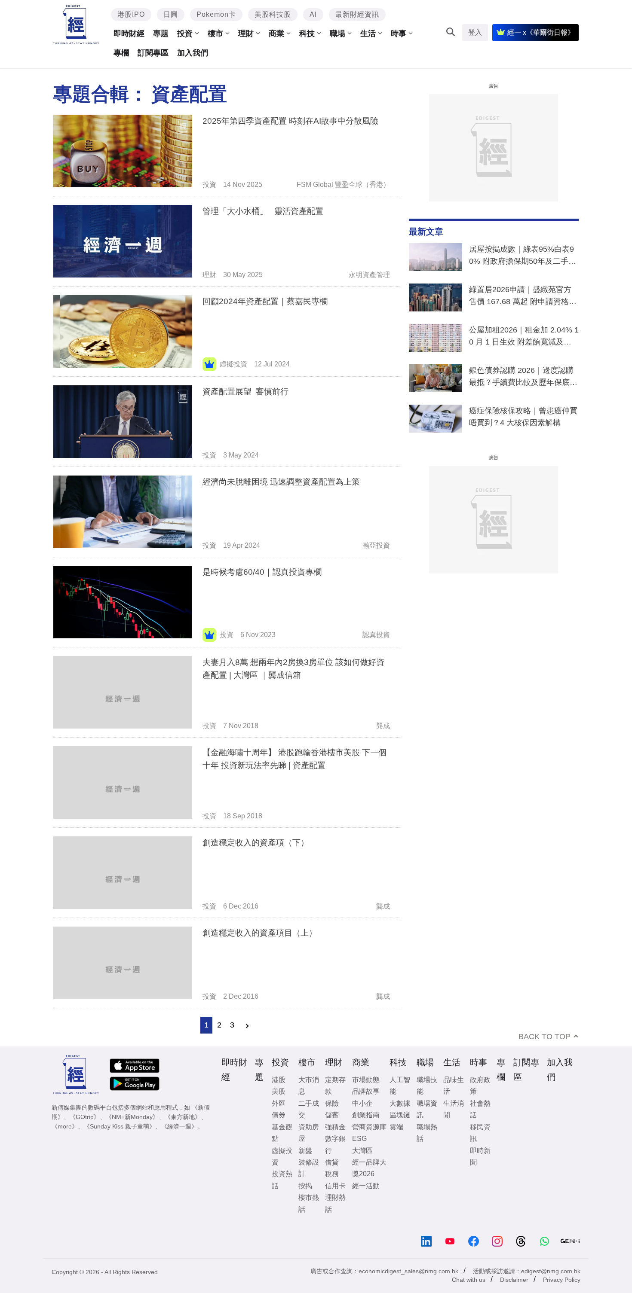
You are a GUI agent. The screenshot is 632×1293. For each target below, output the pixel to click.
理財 (246, 33)
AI (313, 14)
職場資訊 (427, 1109)
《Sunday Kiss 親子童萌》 (119, 1126)
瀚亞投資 (376, 545)
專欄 (121, 53)
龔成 (383, 725)
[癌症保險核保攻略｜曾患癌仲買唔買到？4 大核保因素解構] (435, 420)
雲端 (396, 1127)
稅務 (332, 1173)
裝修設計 (308, 1168)
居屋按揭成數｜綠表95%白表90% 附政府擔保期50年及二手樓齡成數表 (522, 257)
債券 (278, 1115)
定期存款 (335, 1085)
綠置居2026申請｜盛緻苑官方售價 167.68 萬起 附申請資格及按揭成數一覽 (523, 297)
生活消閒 (453, 1109)
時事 (398, 33)
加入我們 (192, 53)
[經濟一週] (76, 24)
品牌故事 (366, 1091)
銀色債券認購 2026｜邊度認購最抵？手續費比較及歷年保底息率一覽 (523, 378)
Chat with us (468, 1279)
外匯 (278, 1103)
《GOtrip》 (85, 1116)
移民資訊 (480, 1132)
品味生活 (453, 1085)
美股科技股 (273, 14)
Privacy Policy (561, 1279)
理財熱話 (335, 1203)
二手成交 (308, 1109)
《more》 (65, 1126)
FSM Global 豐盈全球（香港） (343, 184)
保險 (332, 1103)
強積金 (335, 1127)
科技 (307, 33)
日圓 (170, 14)
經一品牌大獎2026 (369, 1168)
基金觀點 (282, 1132)
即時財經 (129, 33)
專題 (161, 33)
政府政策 (480, 1085)
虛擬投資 (233, 364)
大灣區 (362, 1150)
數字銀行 (335, 1144)
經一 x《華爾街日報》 (540, 32)
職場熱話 (427, 1132)
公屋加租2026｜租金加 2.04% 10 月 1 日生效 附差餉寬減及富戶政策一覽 (524, 338)
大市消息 (308, 1085)
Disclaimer (514, 1279)
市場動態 (366, 1079)
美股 (278, 1091)
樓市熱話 (308, 1203)
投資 (185, 33)
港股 (278, 1079)
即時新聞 (480, 1156)
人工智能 (400, 1085)
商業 (276, 33)
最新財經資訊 (357, 14)
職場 (337, 33)
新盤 (305, 1150)
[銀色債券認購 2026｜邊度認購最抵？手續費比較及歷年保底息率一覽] (435, 380)
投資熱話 (282, 1179)
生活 (368, 33)
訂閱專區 (153, 53)
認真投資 (376, 634)
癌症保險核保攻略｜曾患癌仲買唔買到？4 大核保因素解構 (523, 416)
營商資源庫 (369, 1127)
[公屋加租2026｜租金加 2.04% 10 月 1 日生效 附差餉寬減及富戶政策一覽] (435, 340)
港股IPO (131, 14)
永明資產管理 (369, 274)
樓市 (215, 33)
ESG (359, 1138)
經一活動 (366, 1185)
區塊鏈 (400, 1115)
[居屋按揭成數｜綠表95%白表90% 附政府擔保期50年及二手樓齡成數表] (435, 259)
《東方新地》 (183, 1116)
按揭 (305, 1185)
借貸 (332, 1162)
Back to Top (544, 1036)
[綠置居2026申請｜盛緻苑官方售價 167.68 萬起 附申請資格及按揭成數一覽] (435, 299)
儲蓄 (332, 1115)
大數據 (400, 1103)
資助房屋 (308, 1132)
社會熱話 (480, 1109)
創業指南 (366, 1115)
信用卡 (335, 1185)
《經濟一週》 (179, 1126)
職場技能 (427, 1085)
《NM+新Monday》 (132, 1116)
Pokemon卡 (216, 14)
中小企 (362, 1103)
